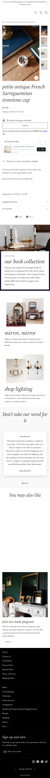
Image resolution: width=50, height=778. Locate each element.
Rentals (5, 713)
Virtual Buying (8, 692)
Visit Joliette (7, 661)
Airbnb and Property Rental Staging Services (19, 709)
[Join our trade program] (25, 594)
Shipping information (9, 202)
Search (5, 652)
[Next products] (45, 141)
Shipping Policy (8, 678)
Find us (5, 722)
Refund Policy (7, 669)
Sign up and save (13, 737)
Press (4, 726)
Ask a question (7, 209)
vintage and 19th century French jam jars (24, 147)
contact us (8, 642)
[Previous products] (40, 141)
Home (4, 22)
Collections (6, 696)
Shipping (5, 112)
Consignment (7, 705)
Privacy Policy (7, 665)
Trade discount (8, 700)
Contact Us (6, 656)
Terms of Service (9, 674)
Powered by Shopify (25, 775)
